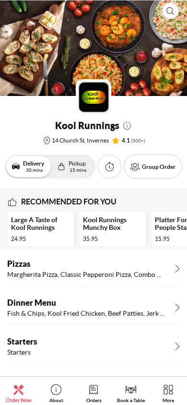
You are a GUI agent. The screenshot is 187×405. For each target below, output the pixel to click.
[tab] (18, 393)
